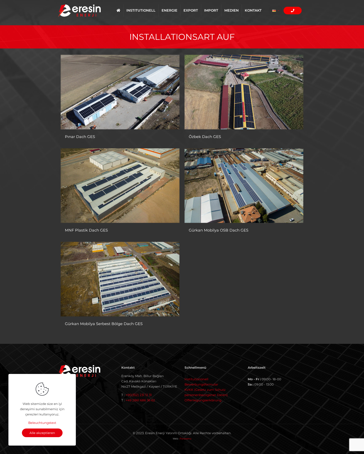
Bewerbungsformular (201, 384)
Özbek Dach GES (205, 136)
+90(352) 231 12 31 (139, 395)
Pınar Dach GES (80, 136)
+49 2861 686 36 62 (140, 400)
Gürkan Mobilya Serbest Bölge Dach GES (104, 323)
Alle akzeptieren (42, 433)
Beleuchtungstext (42, 423)
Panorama (185, 438)
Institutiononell (196, 379)
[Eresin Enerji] (79, 10)
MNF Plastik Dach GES (86, 230)
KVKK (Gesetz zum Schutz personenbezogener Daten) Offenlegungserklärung (206, 395)
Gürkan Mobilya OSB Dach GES (218, 230)
